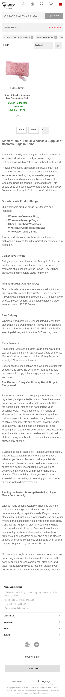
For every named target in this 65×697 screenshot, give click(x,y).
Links (7, 634)
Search (55, 16)
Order (50, 5)
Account (8, 622)
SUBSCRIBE (32, 669)
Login (32, 5)
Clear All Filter (55, 27)
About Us (9, 615)
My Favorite (41, 5)
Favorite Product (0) (32, 9)
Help (6, 628)
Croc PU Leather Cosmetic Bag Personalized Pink (17, 96)
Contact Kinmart (13, 587)
